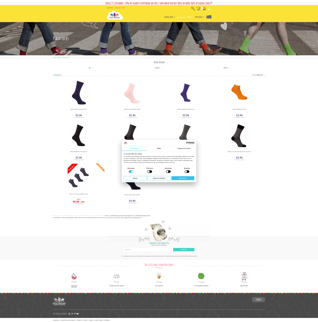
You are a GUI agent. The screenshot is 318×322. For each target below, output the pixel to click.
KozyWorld (110, 8)
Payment (85, 320)
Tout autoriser (183, 178)
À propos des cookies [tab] (183, 148)
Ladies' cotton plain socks (132, 109)
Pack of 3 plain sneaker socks (78, 194)
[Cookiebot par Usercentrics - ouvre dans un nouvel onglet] (187, 143)
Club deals (118, 8)
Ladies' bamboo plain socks (185, 109)
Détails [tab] (159, 148)
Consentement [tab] (134, 148)
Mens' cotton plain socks (79, 109)
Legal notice (56, 320)
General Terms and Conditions (68, 320)
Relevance (260, 75)
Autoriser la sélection (159, 178)
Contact (258, 299)
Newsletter (107, 320)
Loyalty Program (99, 320)
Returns (91, 320)
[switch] (149, 171)
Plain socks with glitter (132, 195)
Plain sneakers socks (239, 109)
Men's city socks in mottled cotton (239, 151)
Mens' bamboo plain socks (78, 151)
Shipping (79, 320)
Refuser (135, 178)
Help (123, 8)
